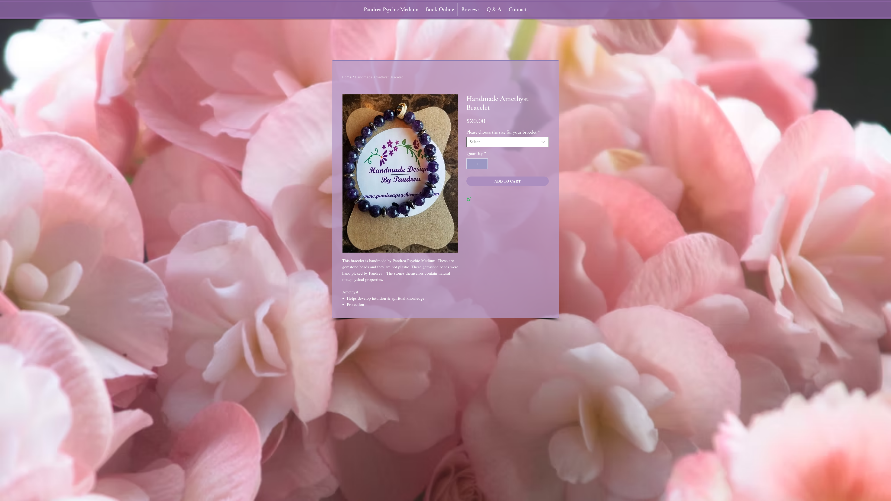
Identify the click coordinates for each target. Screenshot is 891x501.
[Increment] (483, 164)
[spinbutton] (477, 164)
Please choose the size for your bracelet (503, 132)
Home (347, 77)
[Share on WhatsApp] (469, 199)
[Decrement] (471, 164)
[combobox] (507, 142)
